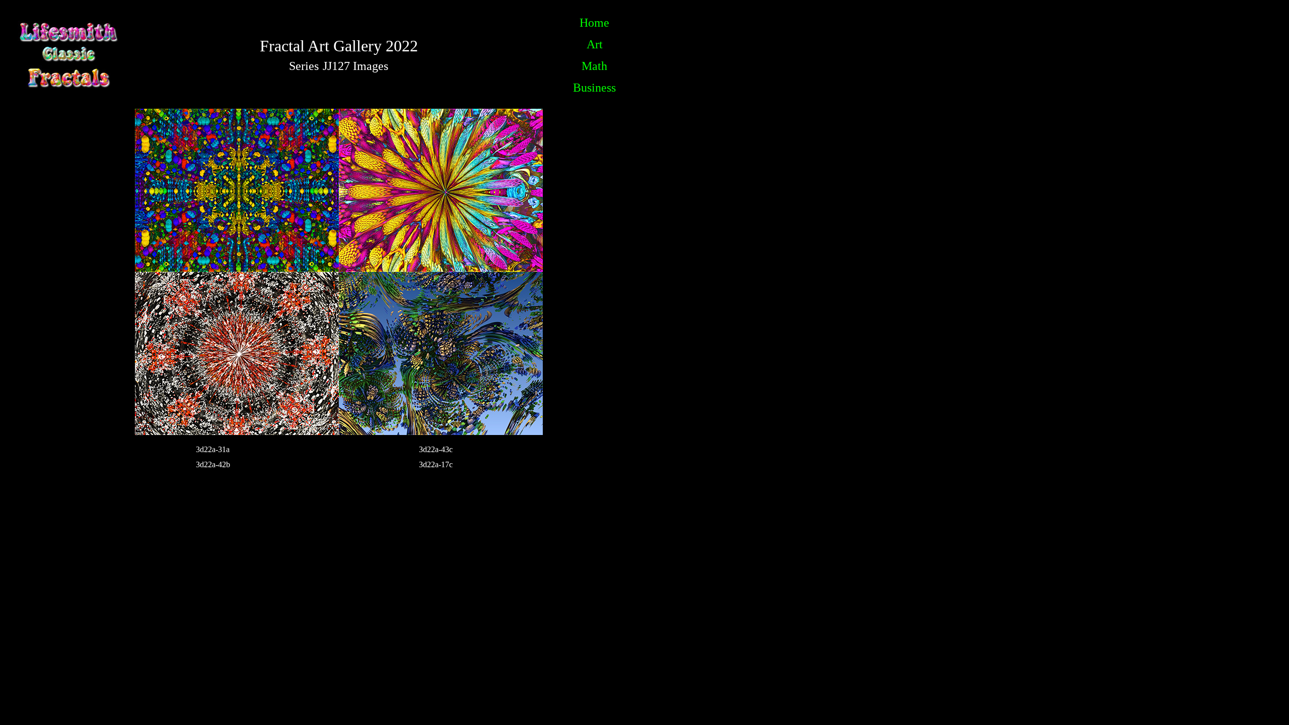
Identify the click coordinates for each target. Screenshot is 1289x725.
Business (594, 87)
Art (595, 44)
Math (594, 65)
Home (594, 22)
